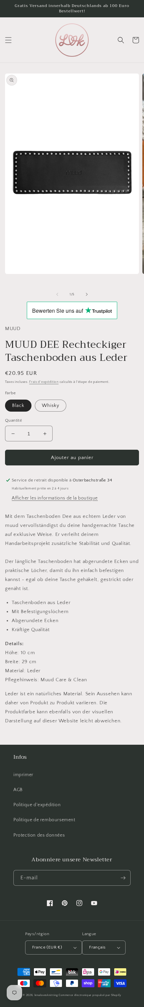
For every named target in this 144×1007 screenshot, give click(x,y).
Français (97, 947)
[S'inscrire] (123, 878)
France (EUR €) (47, 947)
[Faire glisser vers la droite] (86, 294)
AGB (18, 790)
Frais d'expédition (44, 382)
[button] (8, 40)
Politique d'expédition (37, 805)
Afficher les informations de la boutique (55, 498)
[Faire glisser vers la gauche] (57, 294)
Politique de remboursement (44, 820)
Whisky (50, 405)
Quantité (13, 420)
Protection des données (39, 835)
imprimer (23, 774)
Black (18, 405)
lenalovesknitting (46, 995)
